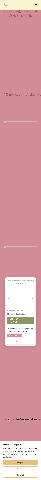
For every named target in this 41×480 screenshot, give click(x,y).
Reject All (20, 475)
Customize (20, 469)
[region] (20, 460)
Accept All (20, 463)
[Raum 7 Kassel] (6, 5)
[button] (36, 5)
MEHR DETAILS (14, 335)
